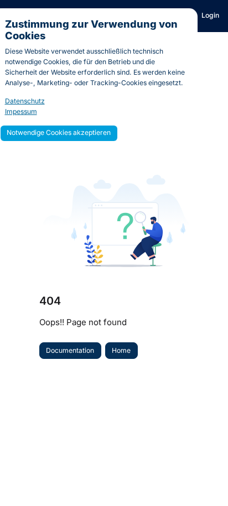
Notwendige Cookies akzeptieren (59, 132)
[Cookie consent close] (187, 17)
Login (210, 15)
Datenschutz (25, 101)
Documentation (70, 350)
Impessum (21, 111)
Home (121, 350)
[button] (203, 478)
